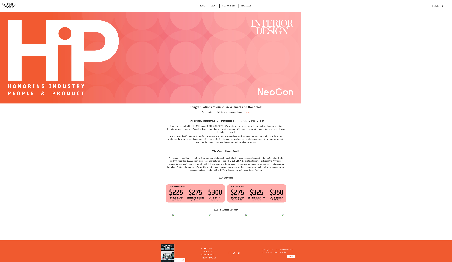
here (247, 112)
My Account (246, 6)
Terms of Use (207, 254)
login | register (438, 6)
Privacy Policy (208, 257)
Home (202, 6)
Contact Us (206, 251)
